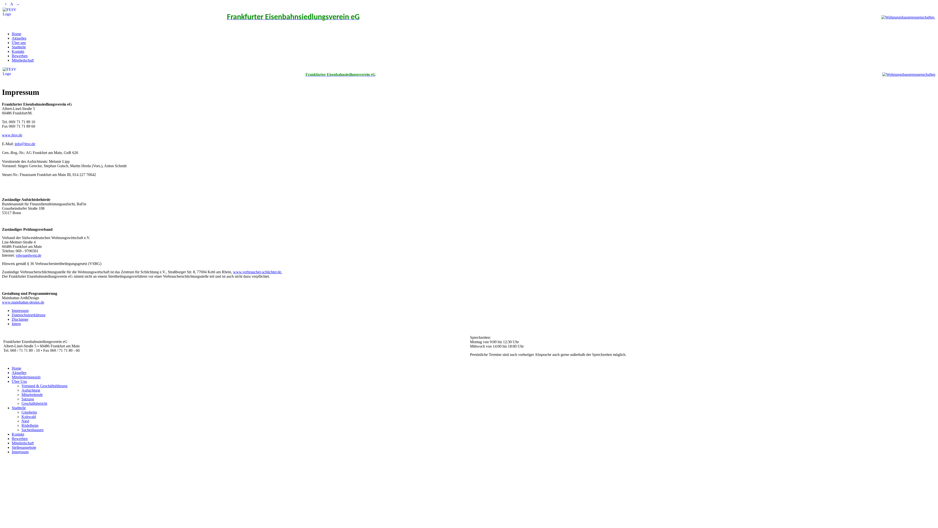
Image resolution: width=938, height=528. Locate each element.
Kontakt (18, 51)
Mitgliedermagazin (26, 377)
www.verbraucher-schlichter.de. (257, 272)
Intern (16, 324)
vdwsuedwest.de (28, 255)
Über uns (19, 43)
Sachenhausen (32, 430)
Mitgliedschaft (23, 60)
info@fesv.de (25, 144)
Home (16, 34)
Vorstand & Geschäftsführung (44, 386)
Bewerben (20, 56)
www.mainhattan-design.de (23, 302)
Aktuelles (19, 38)
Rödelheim (29, 425)
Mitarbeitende (32, 395)
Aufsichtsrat (30, 390)
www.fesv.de (12, 135)
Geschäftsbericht (34, 403)
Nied (25, 421)
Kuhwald (28, 417)
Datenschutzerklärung (28, 315)
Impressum (20, 310)
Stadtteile (19, 47)
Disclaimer (20, 319)
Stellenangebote (24, 447)
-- (18, 4)
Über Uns (19, 381)
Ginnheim (29, 412)
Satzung (27, 399)
